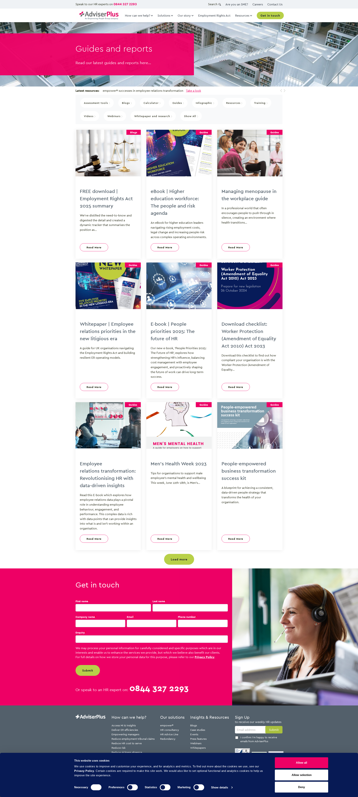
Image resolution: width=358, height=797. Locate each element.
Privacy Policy (204, 657)
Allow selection (302, 774)
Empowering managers (125, 734)
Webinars (114, 116)
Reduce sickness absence (127, 752)
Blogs (126, 102)
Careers (257, 4)
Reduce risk (118, 747)
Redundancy (167, 738)
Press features (198, 738)
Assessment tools (96, 102)
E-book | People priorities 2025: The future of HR (173, 331)
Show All (190, 116)
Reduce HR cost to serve (127, 743)
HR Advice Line (169, 734)
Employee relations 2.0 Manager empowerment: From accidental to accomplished (167, 90)
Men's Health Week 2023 (179, 463)
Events (194, 734)
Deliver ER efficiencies (125, 729)
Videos (89, 116)
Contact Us (274, 4)
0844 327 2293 (125, 4)
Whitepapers (198, 747)
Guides (177, 102)
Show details (219, 787)
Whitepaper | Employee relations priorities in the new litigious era (108, 331)
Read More (94, 247)
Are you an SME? (236, 4)
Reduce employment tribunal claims (133, 738)
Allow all (301, 762)
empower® (166, 725)
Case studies (197, 729)
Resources (233, 102)
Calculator (151, 102)
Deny (301, 787)
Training (260, 102)
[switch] (132, 787)
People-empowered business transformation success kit (249, 470)
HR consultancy (169, 729)
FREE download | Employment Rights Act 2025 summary (106, 198)
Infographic (204, 102)
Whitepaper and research (152, 116)
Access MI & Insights (124, 725)
